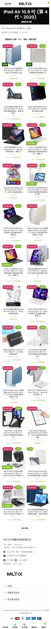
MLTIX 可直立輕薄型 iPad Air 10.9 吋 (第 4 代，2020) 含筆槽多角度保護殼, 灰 (38, 70)
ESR (37, 278)
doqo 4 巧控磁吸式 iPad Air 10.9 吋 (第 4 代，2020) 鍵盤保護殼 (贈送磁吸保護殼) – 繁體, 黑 (13, 272)
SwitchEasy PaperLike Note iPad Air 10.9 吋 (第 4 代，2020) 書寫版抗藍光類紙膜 (38, 434)
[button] (25, 586)
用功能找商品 (13, 599)
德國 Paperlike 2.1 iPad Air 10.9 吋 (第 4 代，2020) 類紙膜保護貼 (13, 352)
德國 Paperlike (13, 357)
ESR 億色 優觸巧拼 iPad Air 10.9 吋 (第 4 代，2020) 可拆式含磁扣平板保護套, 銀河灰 (38, 272)
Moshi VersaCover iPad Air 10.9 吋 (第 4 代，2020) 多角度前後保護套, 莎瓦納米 (38, 473)
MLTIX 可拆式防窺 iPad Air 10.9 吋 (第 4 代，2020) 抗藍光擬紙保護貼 (37, 109)
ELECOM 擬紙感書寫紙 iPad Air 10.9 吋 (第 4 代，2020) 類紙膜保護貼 (13, 311)
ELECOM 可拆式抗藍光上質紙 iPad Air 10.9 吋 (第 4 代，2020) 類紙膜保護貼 (13, 190)
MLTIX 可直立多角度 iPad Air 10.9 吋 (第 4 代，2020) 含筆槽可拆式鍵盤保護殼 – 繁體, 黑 (13, 231)
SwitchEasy (37, 440)
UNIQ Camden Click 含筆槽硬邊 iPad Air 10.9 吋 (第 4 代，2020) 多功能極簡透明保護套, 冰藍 (13, 393)
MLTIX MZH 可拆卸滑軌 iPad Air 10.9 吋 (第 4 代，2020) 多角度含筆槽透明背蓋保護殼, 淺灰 (37, 191)
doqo (37, 156)
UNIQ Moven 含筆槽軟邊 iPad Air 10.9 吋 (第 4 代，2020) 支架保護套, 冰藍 (13, 70)
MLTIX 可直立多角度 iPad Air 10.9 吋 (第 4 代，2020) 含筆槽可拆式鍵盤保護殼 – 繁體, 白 (38, 312)
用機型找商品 (13, 593)
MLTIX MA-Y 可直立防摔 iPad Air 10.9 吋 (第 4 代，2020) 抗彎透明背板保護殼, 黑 (13, 434)
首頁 (3, 28)
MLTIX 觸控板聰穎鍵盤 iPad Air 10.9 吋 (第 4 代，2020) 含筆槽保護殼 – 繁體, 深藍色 (37, 512)
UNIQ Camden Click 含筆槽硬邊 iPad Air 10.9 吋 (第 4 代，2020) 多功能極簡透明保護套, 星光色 (37, 231)
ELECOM (13, 195)
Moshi (38, 478)
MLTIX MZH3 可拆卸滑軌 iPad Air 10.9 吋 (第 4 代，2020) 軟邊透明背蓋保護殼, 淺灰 (38, 353)
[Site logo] (25, 3)
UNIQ (13, 75)
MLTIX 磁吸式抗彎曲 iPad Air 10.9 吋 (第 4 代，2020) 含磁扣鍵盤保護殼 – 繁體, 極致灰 (13, 110)
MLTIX (38, 75)
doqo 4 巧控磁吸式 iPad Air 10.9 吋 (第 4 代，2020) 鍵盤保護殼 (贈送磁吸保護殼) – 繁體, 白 (38, 150)
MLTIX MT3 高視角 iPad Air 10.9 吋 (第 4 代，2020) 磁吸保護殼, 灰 (37, 392)
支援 (9, 586)
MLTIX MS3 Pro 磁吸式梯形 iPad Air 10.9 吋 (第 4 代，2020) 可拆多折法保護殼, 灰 (13, 512)
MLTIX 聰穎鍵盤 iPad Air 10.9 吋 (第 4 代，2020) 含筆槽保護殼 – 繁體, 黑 (13, 149)
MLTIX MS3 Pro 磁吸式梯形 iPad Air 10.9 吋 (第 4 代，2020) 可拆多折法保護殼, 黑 (13, 473)
